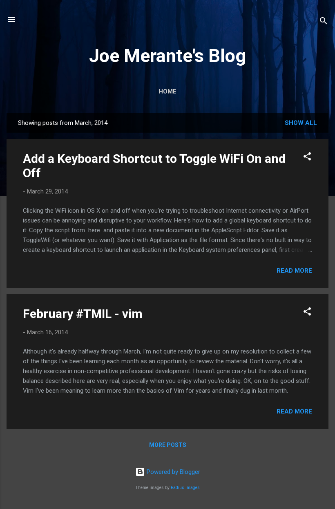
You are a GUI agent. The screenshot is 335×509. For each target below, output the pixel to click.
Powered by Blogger (172, 472)
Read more (294, 270)
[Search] (323, 22)
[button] (307, 157)
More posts (167, 445)
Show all (301, 123)
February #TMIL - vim (83, 314)
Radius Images (185, 487)
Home (167, 91)
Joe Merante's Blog (167, 56)
